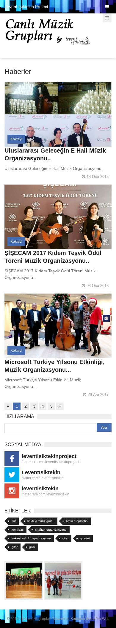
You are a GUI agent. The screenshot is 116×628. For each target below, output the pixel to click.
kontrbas (17, 529)
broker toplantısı (77, 521)
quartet (85, 538)
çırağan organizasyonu (51, 529)
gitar (65, 538)
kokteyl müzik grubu (40, 521)
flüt (14, 521)
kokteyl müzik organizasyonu (31, 538)
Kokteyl (16, 139)
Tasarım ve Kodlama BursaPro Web (80, 619)
